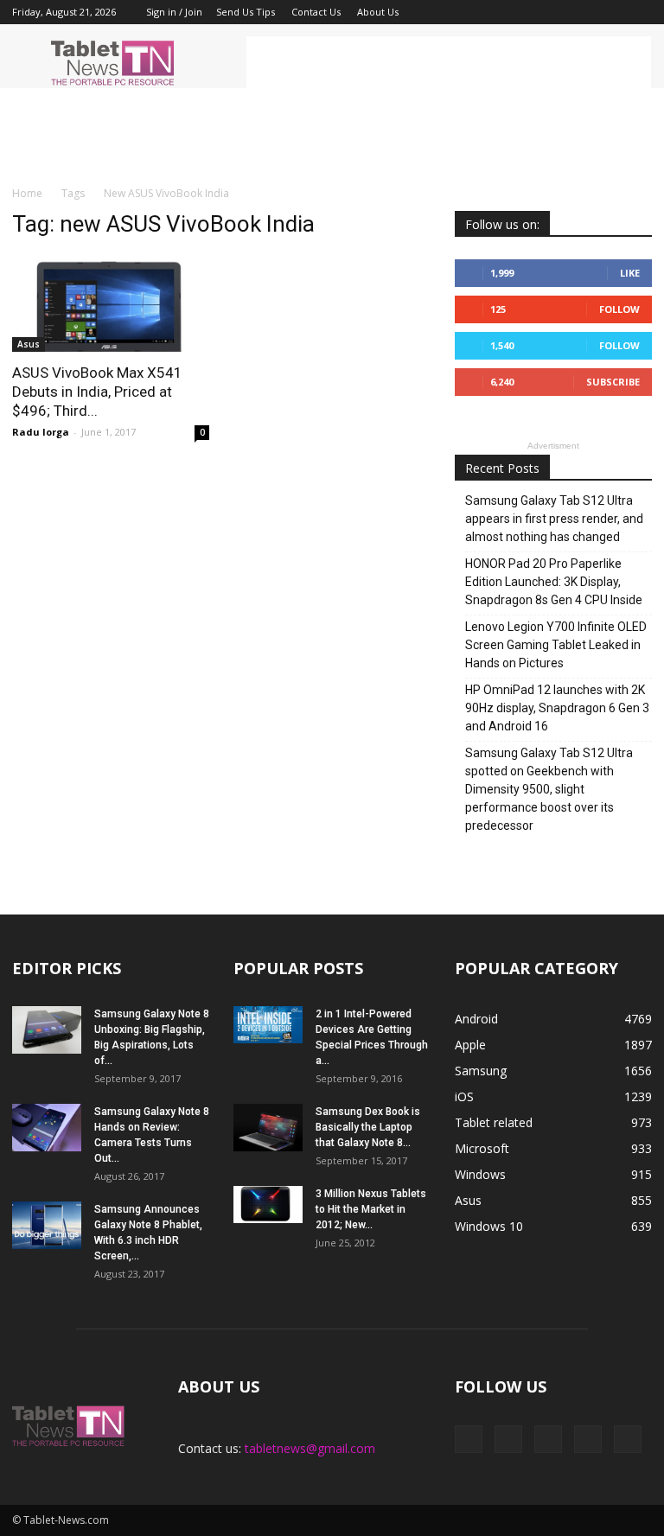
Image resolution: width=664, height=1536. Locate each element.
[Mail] (582, 12)
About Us (378, 11)
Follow (619, 309)
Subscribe (613, 381)
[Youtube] (639, 12)
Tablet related (494, 1122)
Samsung (481, 1070)
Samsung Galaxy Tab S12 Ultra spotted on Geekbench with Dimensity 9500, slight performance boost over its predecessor (549, 789)
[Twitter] (610, 12)
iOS (464, 1096)
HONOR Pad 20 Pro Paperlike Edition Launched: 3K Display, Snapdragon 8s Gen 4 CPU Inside (553, 582)
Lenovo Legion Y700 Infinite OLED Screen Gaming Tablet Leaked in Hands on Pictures (556, 645)
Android (476, 1018)
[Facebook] (525, 12)
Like (630, 272)
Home (27, 193)
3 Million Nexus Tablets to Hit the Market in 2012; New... (371, 1209)
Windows (480, 1174)
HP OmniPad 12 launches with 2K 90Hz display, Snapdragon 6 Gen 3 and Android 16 (557, 708)
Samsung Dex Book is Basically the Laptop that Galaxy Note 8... (368, 1127)
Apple (470, 1044)
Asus (28, 344)
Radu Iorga (40, 431)
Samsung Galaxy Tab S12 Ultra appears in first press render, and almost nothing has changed (554, 519)
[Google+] (553, 12)
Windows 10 (489, 1226)
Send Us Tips (245, 11)
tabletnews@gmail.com (310, 1448)
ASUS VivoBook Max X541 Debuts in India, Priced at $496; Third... (97, 391)
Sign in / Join (174, 11)
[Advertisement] (448, 62)
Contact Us (316, 11)
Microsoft (482, 1148)
